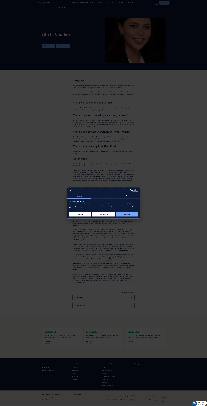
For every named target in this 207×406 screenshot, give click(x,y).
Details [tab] (104, 196)
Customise (103, 214)
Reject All (80, 214)
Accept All (127, 214)
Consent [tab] (79, 196)
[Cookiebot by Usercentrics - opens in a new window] (131, 190)
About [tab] (128, 196)
